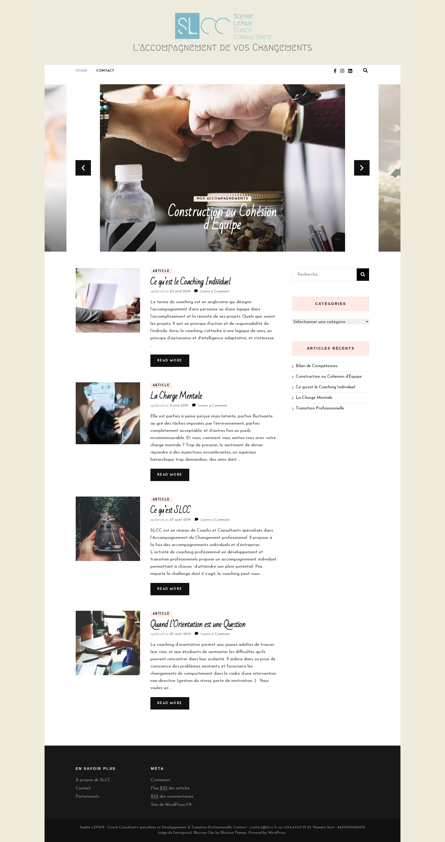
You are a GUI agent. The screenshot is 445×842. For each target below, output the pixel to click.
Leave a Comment (214, 291)
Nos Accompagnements (222, 198)
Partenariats (87, 797)
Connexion (160, 780)
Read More (169, 360)
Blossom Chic (203, 833)
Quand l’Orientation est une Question (197, 624)
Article (161, 271)
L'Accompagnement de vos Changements (222, 47)
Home (81, 70)
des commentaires (172, 797)
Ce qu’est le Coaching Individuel (190, 281)
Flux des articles (170, 788)
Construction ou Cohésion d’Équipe (222, 218)
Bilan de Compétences (316, 366)
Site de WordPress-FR (171, 805)
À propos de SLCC (93, 780)
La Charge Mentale (176, 395)
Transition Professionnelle (320, 408)
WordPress (276, 833)
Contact (105, 70)
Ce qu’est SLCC (170, 510)
